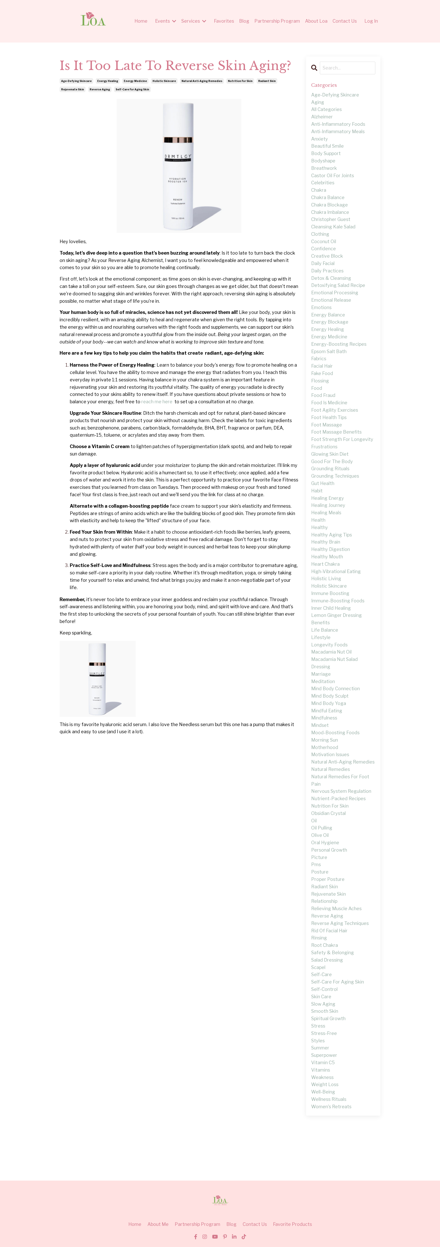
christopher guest (330, 219)
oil (314, 820)
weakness (322, 1077)
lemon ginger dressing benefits (336, 619)
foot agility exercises (334, 410)
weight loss (324, 1084)
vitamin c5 (323, 1062)
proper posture (328, 879)
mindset (320, 725)
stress (318, 1026)
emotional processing (334, 292)
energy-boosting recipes (338, 344)
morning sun (324, 740)
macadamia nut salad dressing (334, 663)
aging (317, 102)
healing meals (326, 512)
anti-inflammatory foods (338, 124)
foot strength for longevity (342, 439)
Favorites (224, 21)
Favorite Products (292, 1224)
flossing (320, 380)
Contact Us (345, 21)
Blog (244, 21)
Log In (371, 21)
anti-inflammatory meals (338, 131)
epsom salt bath (329, 351)
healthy (319, 527)
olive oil (320, 835)
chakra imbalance (330, 212)
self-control (324, 989)
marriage (321, 674)
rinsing (319, 937)
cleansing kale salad (333, 226)
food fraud (323, 395)
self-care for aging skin (132, 89)
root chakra (324, 945)
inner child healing (331, 608)
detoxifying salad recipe (338, 285)
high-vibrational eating (336, 571)
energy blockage (329, 322)
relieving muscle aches (336, 908)
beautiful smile (327, 146)
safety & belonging (332, 952)
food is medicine (329, 402)
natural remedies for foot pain (340, 780)
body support (326, 153)
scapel (318, 967)
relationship (324, 901)
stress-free (324, 1033)
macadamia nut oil (331, 652)
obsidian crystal (328, 813)
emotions (321, 307)
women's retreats (331, 1106)
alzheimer (322, 116)
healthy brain (325, 542)
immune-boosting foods (337, 600)
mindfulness (324, 718)
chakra (318, 190)
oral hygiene (325, 842)
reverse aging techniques (340, 923)
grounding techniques (335, 476)
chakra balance (328, 197)
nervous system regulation (341, 791)
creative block (327, 256)
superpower (324, 1055)
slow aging (323, 1004)
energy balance (328, 314)
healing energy (327, 498)
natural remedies (330, 769)
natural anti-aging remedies (202, 80)
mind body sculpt (330, 696)
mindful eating (326, 710)
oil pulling (321, 827)
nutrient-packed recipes (338, 798)
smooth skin (324, 1011)
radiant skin (267, 80)
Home (140, 21)
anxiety (319, 139)
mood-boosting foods (335, 732)
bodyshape (323, 160)
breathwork (324, 168)
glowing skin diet (330, 454)
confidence (323, 248)
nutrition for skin (240, 80)
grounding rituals (330, 468)
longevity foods (329, 644)
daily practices (327, 270)
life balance (324, 630)
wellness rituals (328, 1099)
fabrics (318, 358)
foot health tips (329, 417)
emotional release (331, 300)
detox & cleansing (331, 278)
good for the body (332, 461)
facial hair (322, 366)
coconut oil (323, 241)
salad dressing (327, 960)
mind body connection (335, 688)
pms (316, 864)
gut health (322, 483)
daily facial (323, 263)
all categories (326, 109)
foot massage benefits (336, 432)
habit (317, 490)
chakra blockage (329, 204)
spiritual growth (328, 1018)
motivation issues (330, 754)
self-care (321, 974)
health (318, 520)
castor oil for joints (332, 175)
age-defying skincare (76, 80)
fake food (322, 373)
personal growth (329, 850)
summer (320, 1047)
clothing (320, 234)
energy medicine (135, 80)
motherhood (324, 747)
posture (319, 872)
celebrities (322, 182)
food (316, 388)
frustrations (324, 446)
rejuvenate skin (72, 89)
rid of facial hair (329, 930)
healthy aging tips (331, 534)
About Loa (316, 21)
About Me (158, 1224)
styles (318, 1040)
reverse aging (100, 89)
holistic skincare (164, 80)
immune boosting (330, 593)
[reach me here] (173, 401)
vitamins (320, 1070)
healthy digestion (330, 549)
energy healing (107, 80)
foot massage (326, 424)
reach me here (156, 401)
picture (319, 857)
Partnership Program (277, 21)
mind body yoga (328, 703)
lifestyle (321, 637)
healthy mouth (327, 556)
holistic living (326, 578)
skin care (321, 996)
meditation (323, 681)
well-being (323, 1091)
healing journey (328, 505)
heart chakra (325, 564)
